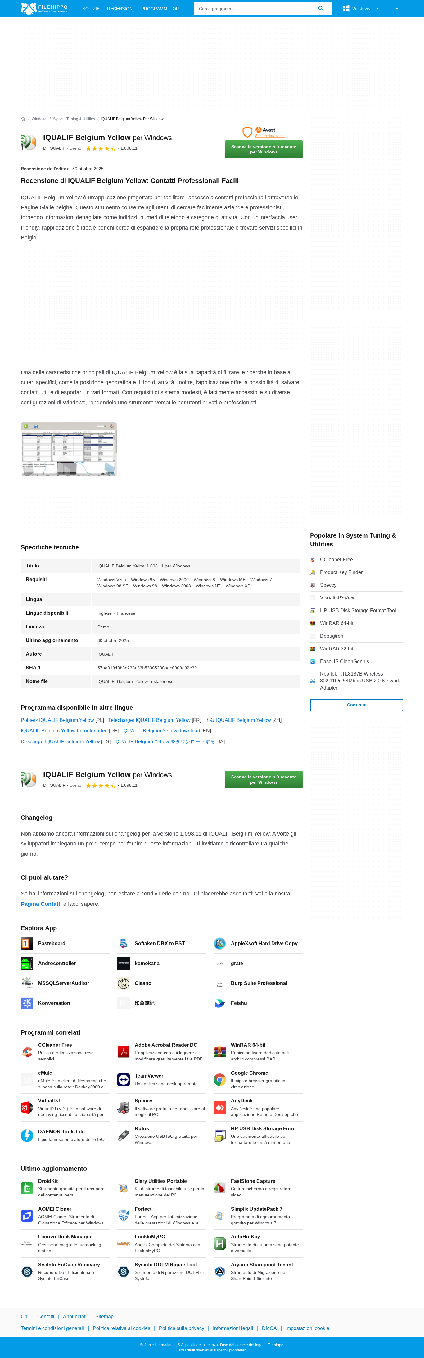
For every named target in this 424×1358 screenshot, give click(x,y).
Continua (357, 704)
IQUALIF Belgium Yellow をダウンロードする (164, 741)
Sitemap (104, 1316)
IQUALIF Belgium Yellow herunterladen (64, 730)
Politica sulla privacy (181, 1328)
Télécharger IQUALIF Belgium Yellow (149, 720)
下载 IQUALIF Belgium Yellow (238, 720)
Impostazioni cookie (307, 1328)
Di (54, 148)
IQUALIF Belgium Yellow (107, 137)
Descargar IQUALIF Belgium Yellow (60, 741)
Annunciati (75, 1316)
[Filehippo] (44, 8)
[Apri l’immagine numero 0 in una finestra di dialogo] (69, 449)
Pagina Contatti (41, 904)
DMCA (269, 1328)
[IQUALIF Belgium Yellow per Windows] (28, 142)
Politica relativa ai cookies (121, 1328)
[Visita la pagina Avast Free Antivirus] (264, 132)
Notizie (91, 8)
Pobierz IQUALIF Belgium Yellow (57, 720)
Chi (25, 1316)
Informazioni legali (233, 1328)
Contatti (45, 1316)
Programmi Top (160, 8)
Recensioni (120, 8)
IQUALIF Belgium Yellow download (161, 730)
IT (388, 8)
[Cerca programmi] (321, 8)
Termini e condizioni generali (52, 1328)
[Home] (23, 119)
